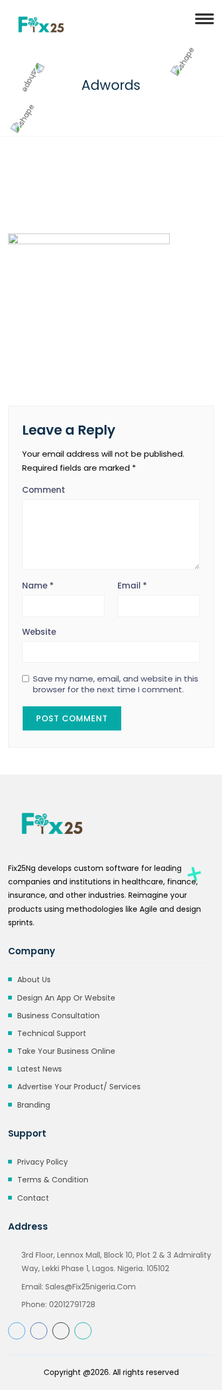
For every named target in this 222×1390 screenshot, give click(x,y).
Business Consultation (58, 1015)
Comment (43, 490)
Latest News (39, 1068)
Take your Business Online (66, 1051)
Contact (33, 1198)
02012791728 (72, 1304)
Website (39, 632)
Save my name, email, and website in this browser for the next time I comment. (115, 684)
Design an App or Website (66, 997)
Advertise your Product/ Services (79, 1086)
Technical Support (51, 1033)
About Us (34, 979)
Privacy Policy (42, 1162)
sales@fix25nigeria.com (90, 1286)
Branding (33, 1105)
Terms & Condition (52, 1179)
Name (38, 585)
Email (132, 585)
